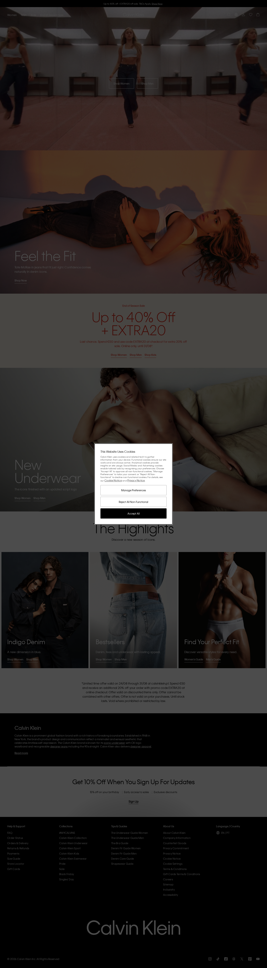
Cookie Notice (113, 480)
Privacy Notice (136, 480)
